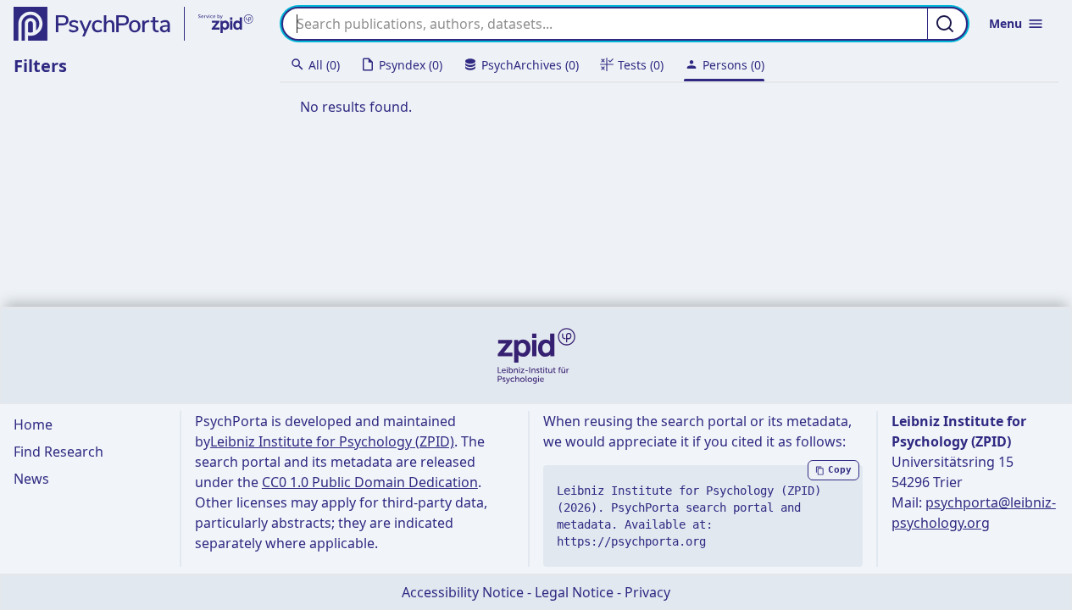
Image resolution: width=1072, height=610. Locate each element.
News (31, 478)
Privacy (647, 592)
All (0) (324, 65)
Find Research (58, 451)
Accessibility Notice (463, 592)
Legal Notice (574, 592)
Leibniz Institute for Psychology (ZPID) (332, 441)
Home (33, 424)
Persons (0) (733, 65)
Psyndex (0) (410, 65)
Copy (840, 469)
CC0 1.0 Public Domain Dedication (370, 482)
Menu (1005, 23)
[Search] (947, 24)
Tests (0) (641, 65)
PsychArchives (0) (530, 65)
